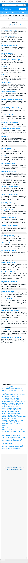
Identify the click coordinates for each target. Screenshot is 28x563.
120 (22, 388)
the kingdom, (20, 390)
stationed (15, 431)
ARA (17, 24)
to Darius (13, 437)
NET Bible (4, 136)
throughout (13, 390)
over (3, 431)
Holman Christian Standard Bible (11, 99)
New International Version (9, 30)
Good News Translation (8, 115)
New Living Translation (8, 36)
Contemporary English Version (10, 107)
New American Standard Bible (10, 59)
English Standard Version (9, 45)
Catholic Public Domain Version (11, 299)
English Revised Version (8, 217)
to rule (8, 390)
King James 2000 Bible (8, 163)
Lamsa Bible (5, 320)
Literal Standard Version (8, 262)
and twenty (12, 446)
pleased (8, 388)
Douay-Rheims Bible (7, 291)
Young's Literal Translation (9, 272)
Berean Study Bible (7, 53)
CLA (7, 24)
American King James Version (10, 186)
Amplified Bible (6, 82)
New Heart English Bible (8, 171)
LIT (10, 24)
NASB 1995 (4, 67)
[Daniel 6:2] (26, 254)
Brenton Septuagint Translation (11, 337)
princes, (17, 446)
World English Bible (7, 179)
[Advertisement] (14, 372)
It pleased (4, 445)
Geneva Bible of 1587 (7, 235)
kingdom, (19, 440)
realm (3, 433)
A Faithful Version (6, 202)
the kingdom (21, 445)
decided (8, 429)
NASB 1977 (4, 74)
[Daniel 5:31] (2, 254)
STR (21, 24)
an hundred (5, 446)
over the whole (12, 448)
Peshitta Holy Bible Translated (10, 310)
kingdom (9, 431)
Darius (12, 388)
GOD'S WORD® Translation (9, 122)
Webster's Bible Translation (9, 225)
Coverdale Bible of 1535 (8, 250)
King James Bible (6, 148)
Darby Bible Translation (8, 210)
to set (13, 445)
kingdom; (19, 448)
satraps (4, 390)
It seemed (4, 437)
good (9, 437)
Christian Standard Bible (9, 91)
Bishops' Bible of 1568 (8, 243)
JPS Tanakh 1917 (6, 329)
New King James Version (9, 156)
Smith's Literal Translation (9, 281)
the (5, 431)
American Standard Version (9, 194)
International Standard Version (10, 128)
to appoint (17, 388)
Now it (3, 388)
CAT (14, 24)
